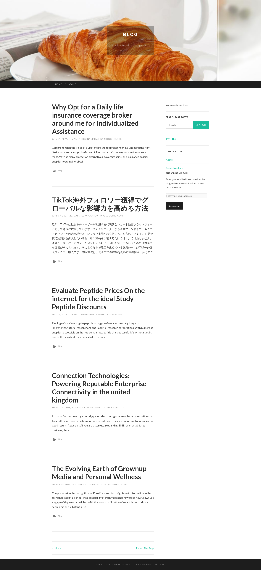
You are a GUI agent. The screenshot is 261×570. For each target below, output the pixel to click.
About (72, 84)
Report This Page (145, 548)
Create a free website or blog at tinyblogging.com (130, 564)
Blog (130, 34)
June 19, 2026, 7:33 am (65, 215)
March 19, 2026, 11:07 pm (67, 484)
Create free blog (174, 167)
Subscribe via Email (177, 173)
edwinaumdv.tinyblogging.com (101, 139)
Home (58, 84)
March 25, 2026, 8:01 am (66, 407)
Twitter (171, 139)
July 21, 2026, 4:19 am (64, 139)
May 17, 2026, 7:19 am (64, 314)
